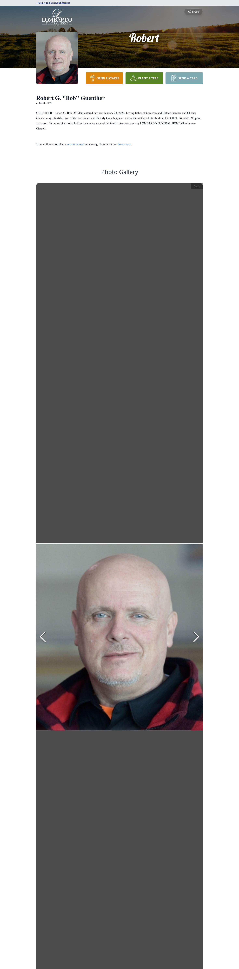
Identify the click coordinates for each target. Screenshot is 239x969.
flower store (124, 144)
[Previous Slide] (42, 637)
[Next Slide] (196, 637)
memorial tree (75, 144)
